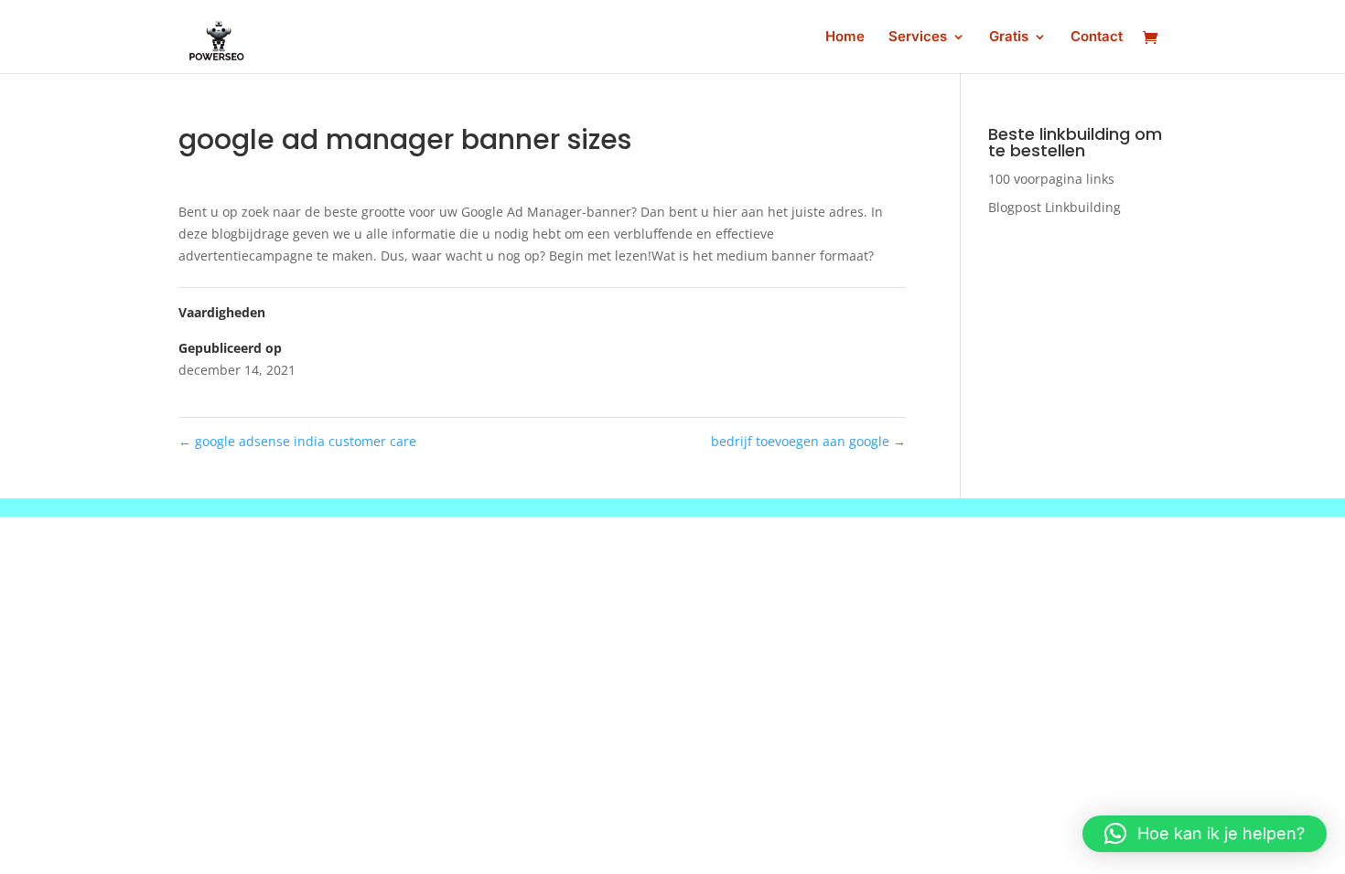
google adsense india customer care (297, 441)
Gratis (1008, 37)
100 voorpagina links (1051, 178)
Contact (1097, 37)
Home (845, 37)
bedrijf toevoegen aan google (808, 441)
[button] (1204, 833)
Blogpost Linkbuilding (1054, 207)
